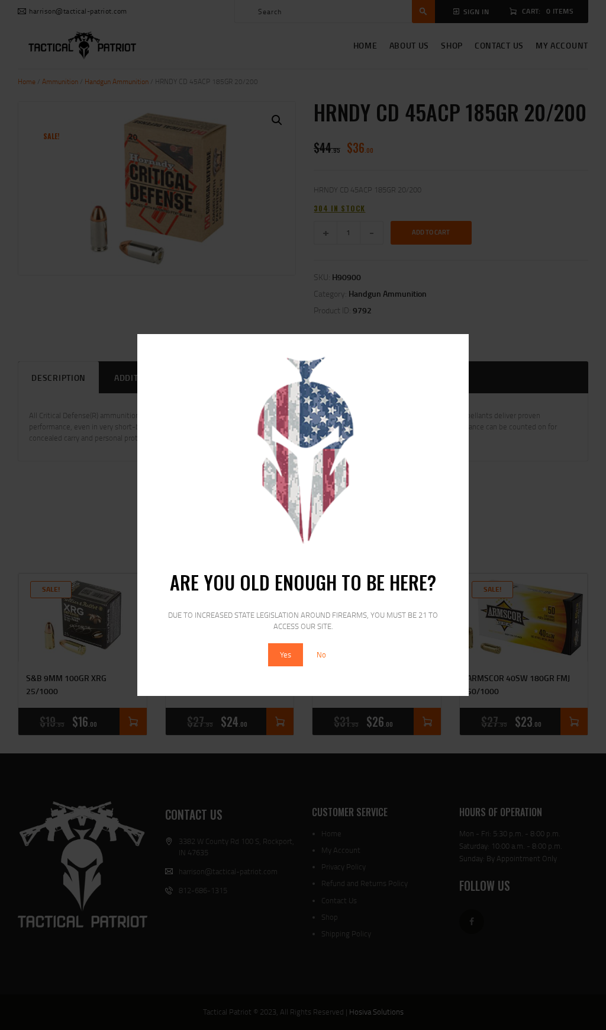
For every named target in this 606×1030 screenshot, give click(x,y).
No (321, 654)
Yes (285, 654)
